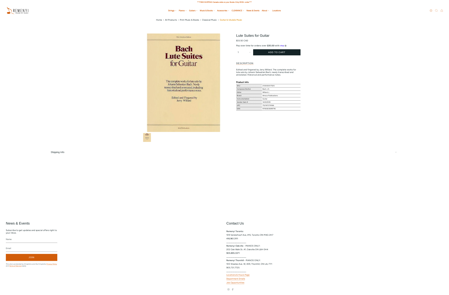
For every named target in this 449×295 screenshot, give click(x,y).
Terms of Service (15, 266)
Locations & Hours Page (238, 275)
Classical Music (209, 20)
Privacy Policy (51, 264)
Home (159, 20)
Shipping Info (57, 152)
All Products (171, 20)
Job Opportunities (235, 282)
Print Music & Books (189, 20)
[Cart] (441, 11)
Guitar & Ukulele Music (231, 20)
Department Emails (235, 278)
